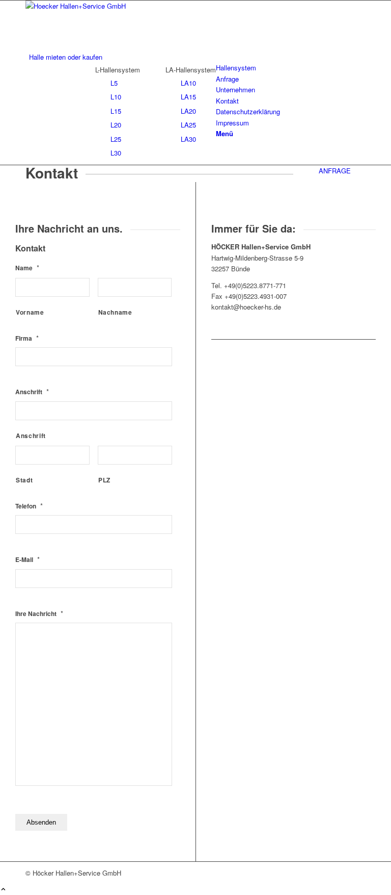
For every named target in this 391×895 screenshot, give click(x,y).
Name (27, 268)
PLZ (104, 480)
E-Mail (27, 559)
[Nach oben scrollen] (3, 889)
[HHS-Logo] (101, 6)
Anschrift (32, 392)
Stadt (24, 480)
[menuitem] (197, 57)
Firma (27, 338)
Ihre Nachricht (39, 613)
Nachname (115, 312)
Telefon (29, 506)
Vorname (30, 312)
